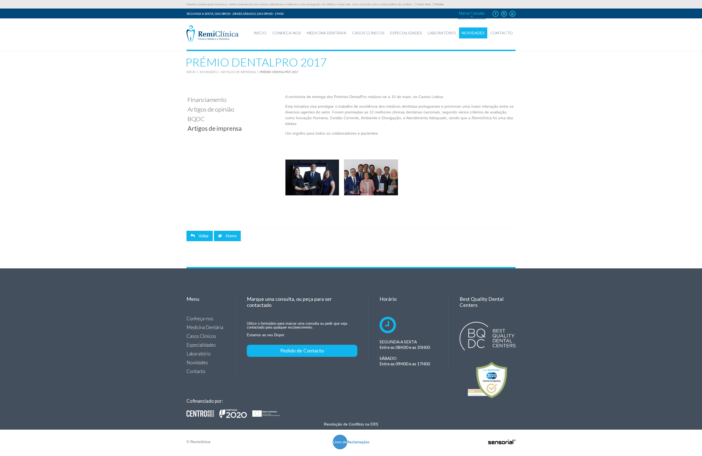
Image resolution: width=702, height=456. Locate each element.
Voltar (203, 235)
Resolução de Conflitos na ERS (351, 424)
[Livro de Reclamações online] (351, 442)
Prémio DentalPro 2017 (279, 72)
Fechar (439, 4)
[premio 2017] (312, 177)
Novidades (208, 72)
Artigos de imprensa (238, 72)
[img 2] (371, 177)
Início (191, 72)
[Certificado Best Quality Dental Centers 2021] (488, 336)
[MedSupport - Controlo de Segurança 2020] (488, 380)
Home (231, 235)
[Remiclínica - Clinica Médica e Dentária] (212, 34)
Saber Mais (424, 4)
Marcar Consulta (472, 13)
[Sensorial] (502, 442)
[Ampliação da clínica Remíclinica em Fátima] (235, 413)
